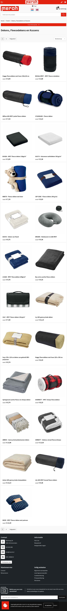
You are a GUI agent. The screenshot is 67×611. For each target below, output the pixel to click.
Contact (3, 570)
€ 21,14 (39, 320)
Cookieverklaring (39, 575)
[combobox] (31, 14)
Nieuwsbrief (37, 543)
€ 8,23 (39, 402)
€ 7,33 (6, 199)
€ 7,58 (6, 320)
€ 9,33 (39, 280)
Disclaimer (37, 580)
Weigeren (55, 605)
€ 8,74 (6, 362)
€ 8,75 (6, 239)
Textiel (8, 21)
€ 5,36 (39, 159)
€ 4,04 (6, 79)
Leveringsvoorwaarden (40, 573)
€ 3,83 (6, 159)
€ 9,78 (6, 280)
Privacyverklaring (39, 578)
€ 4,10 (39, 119)
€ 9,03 (39, 199)
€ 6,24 (39, 360)
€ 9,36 (39, 239)
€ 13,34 (7, 523)
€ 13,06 (7, 443)
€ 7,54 (6, 119)
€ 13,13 (7, 483)
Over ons (36, 540)
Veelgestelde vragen (40, 545)
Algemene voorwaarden (41, 570)
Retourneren (4, 573)
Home (2, 21)
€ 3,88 (39, 79)
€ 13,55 (39, 443)
